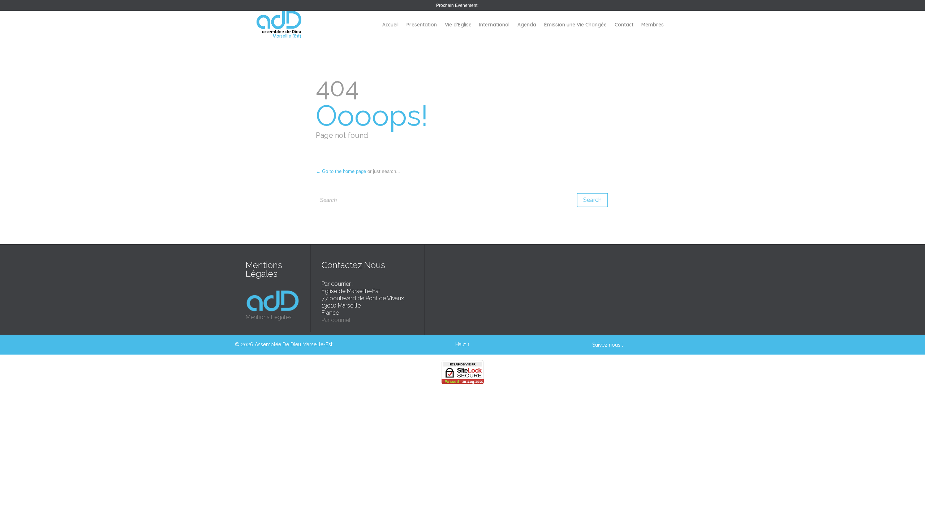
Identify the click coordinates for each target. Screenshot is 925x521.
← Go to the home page (341, 171)
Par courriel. (337, 320)
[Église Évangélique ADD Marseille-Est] (279, 24)
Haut (460, 344)
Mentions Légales (269, 317)
